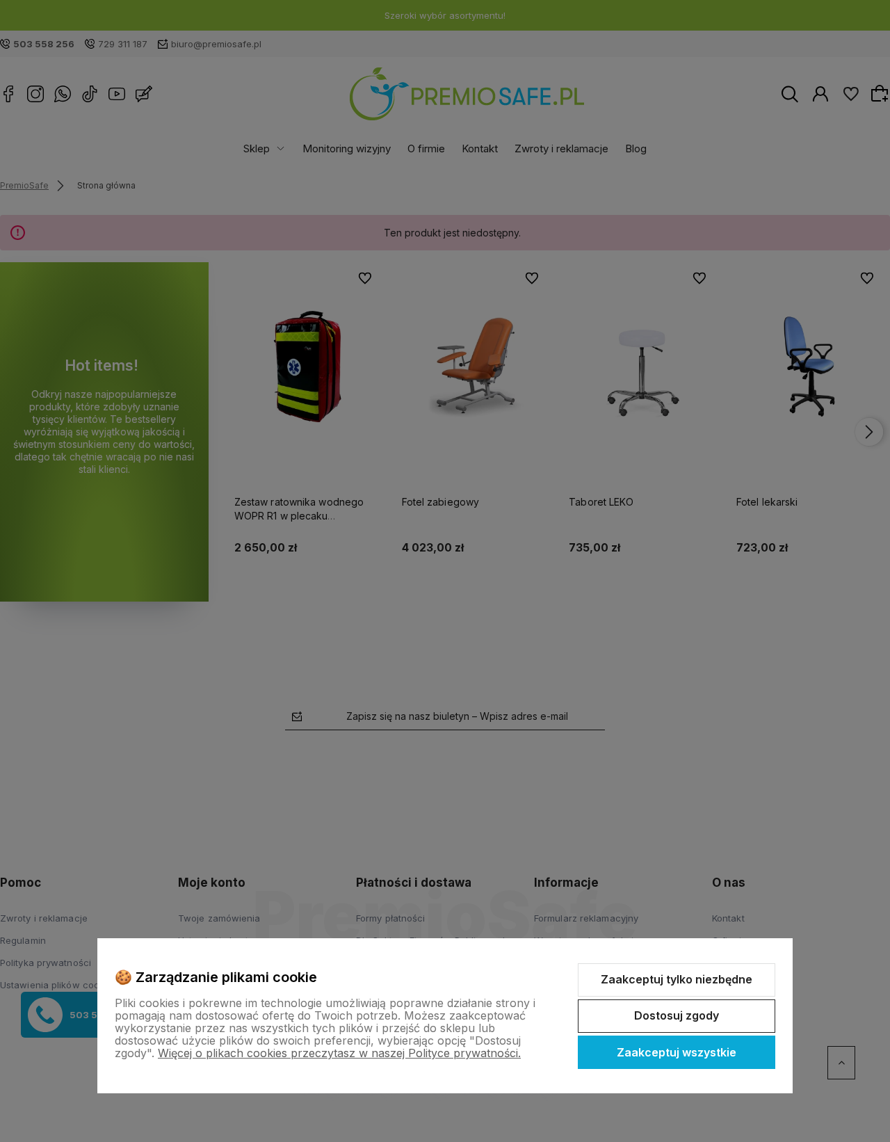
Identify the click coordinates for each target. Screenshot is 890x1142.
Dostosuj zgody (676, 1015)
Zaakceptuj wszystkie (676, 1052)
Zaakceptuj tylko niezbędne (676, 979)
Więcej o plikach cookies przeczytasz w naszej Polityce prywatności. (339, 1053)
